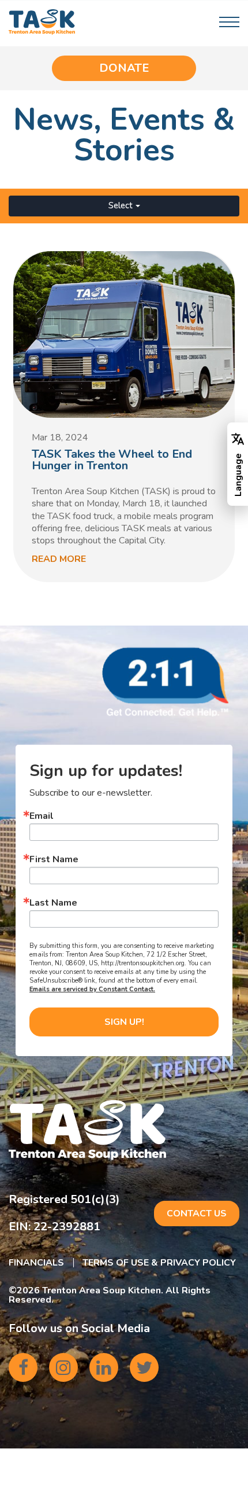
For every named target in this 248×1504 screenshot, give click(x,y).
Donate (124, 68)
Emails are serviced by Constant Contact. (92, 989)
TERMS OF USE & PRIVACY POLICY (159, 1262)
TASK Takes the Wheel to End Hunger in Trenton (112, 459)
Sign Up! (124, 1022)
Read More (59, 559)
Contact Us (197, 1213)
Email (41, 816)
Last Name (53, 902)
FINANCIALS (36, 1262)
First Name (53, 859)
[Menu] (229, 22)
